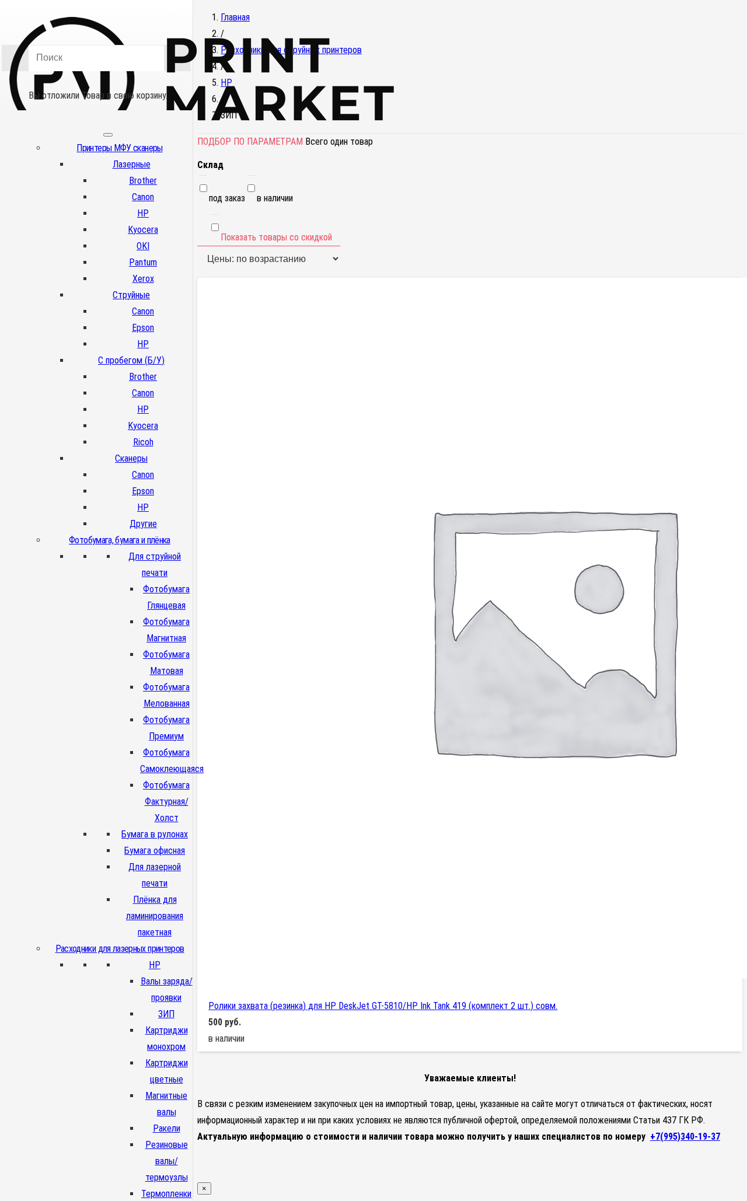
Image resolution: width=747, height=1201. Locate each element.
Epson (143, 327)
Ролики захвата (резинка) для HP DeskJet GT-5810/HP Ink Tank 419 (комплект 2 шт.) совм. (382, 1005)
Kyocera (143, 229)
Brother (143, 180)
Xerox (143, 278)
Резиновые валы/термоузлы (166, 1161)
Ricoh (143, 442)
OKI (143, 246)
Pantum (143, 262)
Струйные (131, 295)
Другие (143, 523)
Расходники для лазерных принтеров (119, 948)
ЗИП (166, 1014)
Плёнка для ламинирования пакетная (154, 916)
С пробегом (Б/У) (131, 360)
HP (143, 213)
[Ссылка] (202, 139)
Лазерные (132, 164)
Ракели (166, 1128)
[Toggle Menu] (108, 135)
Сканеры (131, 458)
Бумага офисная (154, 850)
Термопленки (166, 1193)
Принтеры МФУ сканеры (119, 147)
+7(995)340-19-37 (685, 1136)
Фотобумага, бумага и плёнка (119, 540)
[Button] (96, 78)
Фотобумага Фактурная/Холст (166, 801)
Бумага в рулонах (154, 834)
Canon (143, 197)
